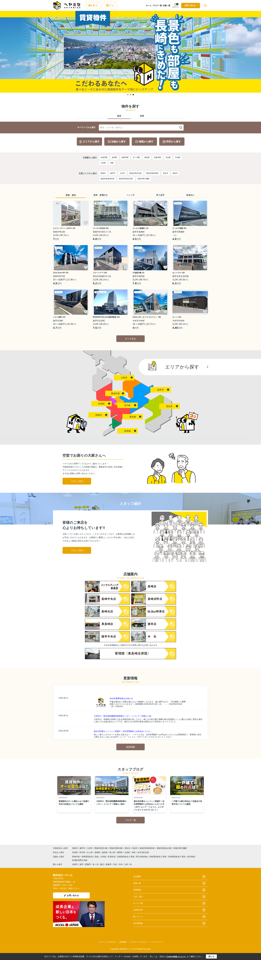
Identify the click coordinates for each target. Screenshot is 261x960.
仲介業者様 (138, 923)
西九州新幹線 (142, 857)
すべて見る (130, 339)
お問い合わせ (190, 5)
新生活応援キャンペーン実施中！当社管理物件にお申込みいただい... (123, 731)
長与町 (127, 405)
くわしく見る (76, 481)
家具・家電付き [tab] (101, 195)
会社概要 (137, 876)
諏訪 (102, 864)
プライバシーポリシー (139, 942)
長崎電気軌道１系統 (90, 857)
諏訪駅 (147, 157)
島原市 (175, 173)
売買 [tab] (142, 116)
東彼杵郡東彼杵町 (107, 179)
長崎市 (103, 173)
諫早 (81, 864)
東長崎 (132, 417)
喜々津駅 (136, 157)
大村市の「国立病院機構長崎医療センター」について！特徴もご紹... (123, 716)
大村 (126, 864)
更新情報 (130, 747)
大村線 (103, 857)
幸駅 (112, 163)
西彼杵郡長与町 (135, 173)
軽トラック (138, 916)
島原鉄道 (112, 857)
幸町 (134, 852)
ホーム (149, 5)
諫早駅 (114, 157)
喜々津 (95, 864)
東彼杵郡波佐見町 (126, 179)
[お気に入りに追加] (86, 223)
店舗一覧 (166, 5)
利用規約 (123, 942)
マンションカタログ (108, 942)
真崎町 (97, 852)
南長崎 (127, 431)
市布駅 (177, 157)
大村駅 (103, 163)
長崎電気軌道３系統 (158, 857)
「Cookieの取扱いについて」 (176, 957)
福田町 (120, 852)
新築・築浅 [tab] (71, 195)
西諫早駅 (125, 157)
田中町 (83, 852)
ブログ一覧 (157, 5)
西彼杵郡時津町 (152, 173)
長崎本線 (76, 857)
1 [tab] (127, 94)
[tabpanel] (130, 52)
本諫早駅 (104, 157)
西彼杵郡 (115, 393)
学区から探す (173, 141)
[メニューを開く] (205, 5)
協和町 (105, 852)
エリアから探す (91, 141)
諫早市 (112, 173)
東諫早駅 (157, 157)
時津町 (101, 404)
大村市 (122, 173)
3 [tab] (133, 94)
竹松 (115, 864)
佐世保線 (191, 857)
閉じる (211, 956)
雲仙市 (165, 173)
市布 (120, 864)
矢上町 (90, 852)
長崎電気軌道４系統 (126, 857)
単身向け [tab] (190, 195)
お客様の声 (138, 910)
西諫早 (88, 864)
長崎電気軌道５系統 (177, 857)
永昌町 (127, 852)
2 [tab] (130, 94)
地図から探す (146, 141)
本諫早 (75, 864)
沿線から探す (118, 141)
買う (108, 5)
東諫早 (108, 864)
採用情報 (137, 890)
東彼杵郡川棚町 (143, 179)
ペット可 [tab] (130, 195)
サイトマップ (157, 942)
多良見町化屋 (143, 852)
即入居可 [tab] (160, 195)
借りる (91, 5)
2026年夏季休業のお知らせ (121, 698)
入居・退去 (138, 896)
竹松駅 (168, 157)
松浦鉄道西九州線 (79, 860)
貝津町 (75, 852)
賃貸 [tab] (119, 116)
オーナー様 (138, 903)
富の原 (112, 852)
